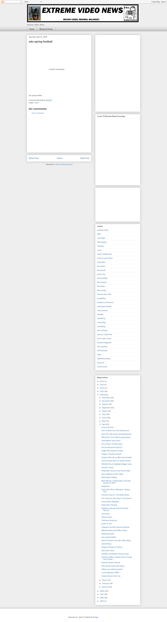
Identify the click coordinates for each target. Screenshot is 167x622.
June (104, 418)
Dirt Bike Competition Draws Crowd (115, 554)
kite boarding (102, 278)
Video (36, 103)
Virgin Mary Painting (109, 505)
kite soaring (101, 290)
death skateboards (104, 254)
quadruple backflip (104, 306)
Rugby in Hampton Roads (111, 454)
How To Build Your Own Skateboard (115, 431)
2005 (102, 601)
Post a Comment (38, 113)
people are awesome (105, 302)
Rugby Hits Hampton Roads (112, 451)
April (104, 424)
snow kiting (101, 322)
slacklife (100, 314)
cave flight (101, 238)
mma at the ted (107, 427)
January (105, 587)
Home (31, 29)
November (106, 401)
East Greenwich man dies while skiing (116, 540)
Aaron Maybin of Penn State (112, 474)
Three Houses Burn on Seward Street (116, 461)
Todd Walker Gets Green (111, 441)
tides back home (107, 550)
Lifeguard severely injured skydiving (115, 527)
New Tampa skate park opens (112, 566)
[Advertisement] (59, 135)
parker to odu (106, 524)
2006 (102, 598)
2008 (102, 591)
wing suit (100, 363)
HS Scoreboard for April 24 (111, 447)
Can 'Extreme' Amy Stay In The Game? (116, 498)
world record (102, 367)
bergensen (105, 486)
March (104, 580)
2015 (102, 385)
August (105, 411)
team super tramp (104, 338)
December (106, 398)
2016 (102, 381)
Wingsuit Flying (46, 29)
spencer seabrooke (104, 334)
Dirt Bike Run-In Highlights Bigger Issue (116, 464)
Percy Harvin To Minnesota (111, 444)
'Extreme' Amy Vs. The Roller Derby (115, 495)
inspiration (101, 262)
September (106, 408)
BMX (99, 234)
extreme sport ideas (105, 258)
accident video (102, 230)
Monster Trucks (107, 467)
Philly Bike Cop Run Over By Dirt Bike (115, 471)
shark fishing (106, 544)
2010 (102, 391)
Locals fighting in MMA (110, 572)
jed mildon (101, 266)
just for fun (101, 274)
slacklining (101, 318)
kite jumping (101, 282)
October (105, 404)
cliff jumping (101, 242)
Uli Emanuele (102, 350)
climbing (100, 246)
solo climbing (102, 330)
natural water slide (104, 294)
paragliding (101, 298)
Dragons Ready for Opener (111, 547)
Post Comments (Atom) (64, 164)
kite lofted (101, 286)
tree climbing (102, 347)
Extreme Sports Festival (110, 562)
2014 (102, 388)
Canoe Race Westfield (110, 502)
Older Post (84, 158)
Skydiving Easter (107, 534)
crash (99, 250)
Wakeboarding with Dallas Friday (114, 530)
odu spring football (108, 537)
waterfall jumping (103, 359)
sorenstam (105, 514)
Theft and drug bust (109, 520)
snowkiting (101, 326)
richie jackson (102, 310)
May (104, 421)
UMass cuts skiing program (111, 569)
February (106, 583)
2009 (102, 395)
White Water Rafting (109, 477)
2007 (102, 594)
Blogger (95, 617)
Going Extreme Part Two (110, 576)
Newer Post (34, 158)
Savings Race (106, 517)
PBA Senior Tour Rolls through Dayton (116, 437)
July (104, 414)
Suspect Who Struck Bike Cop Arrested (116, 457)
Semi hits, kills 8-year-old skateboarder (116, 434)
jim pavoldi (101, 270)
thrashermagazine (104, 342)
